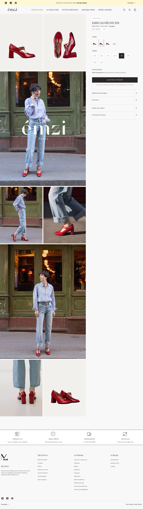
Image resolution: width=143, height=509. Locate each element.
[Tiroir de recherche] (124, 9)
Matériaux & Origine (99, 93)
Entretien (95, 100)
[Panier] (135, 9)
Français (4, 504)
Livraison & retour (99, 115)
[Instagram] (5, 2)
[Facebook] (10, 2)
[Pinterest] (15, 2)
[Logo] (12, 10)
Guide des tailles (98, 108)
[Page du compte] (129, 9)
